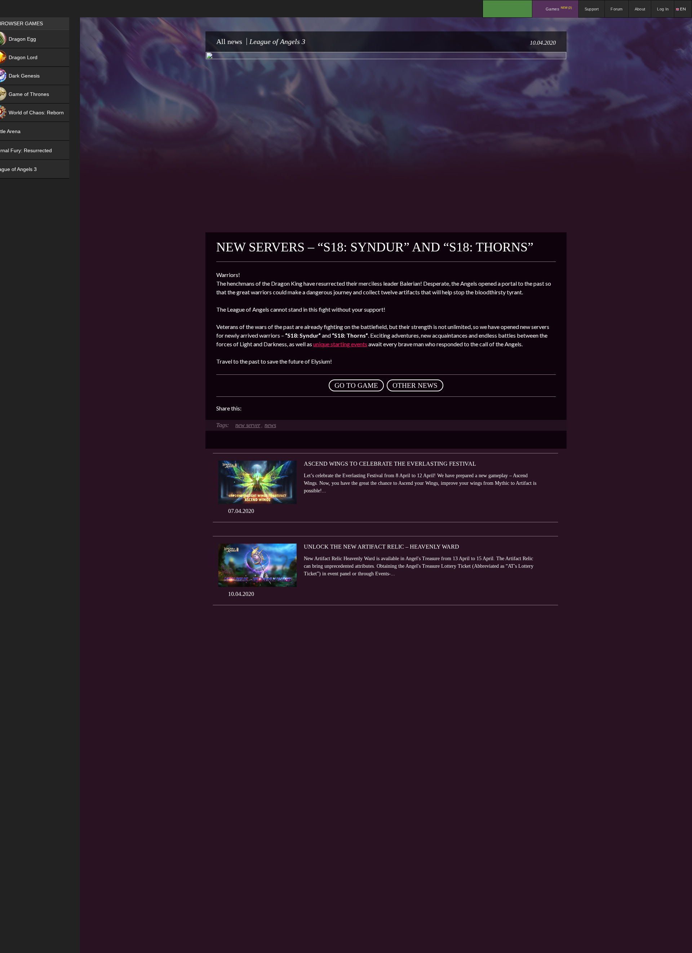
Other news (415, 385)
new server (247, 425)
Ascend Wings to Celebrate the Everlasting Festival (390, 464)
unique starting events (340, 344)
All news (229, 41)
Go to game (356, 385)
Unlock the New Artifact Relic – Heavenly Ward (381, 547)
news (270, 425)
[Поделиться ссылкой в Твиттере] (313, 408)
